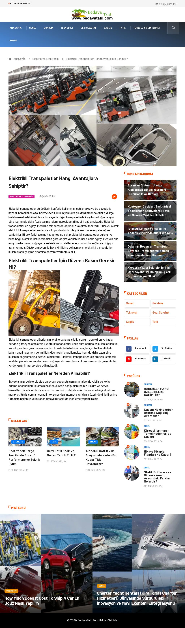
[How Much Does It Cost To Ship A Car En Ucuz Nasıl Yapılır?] (46, 563)
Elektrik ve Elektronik (45, 59)
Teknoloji (67, 28)
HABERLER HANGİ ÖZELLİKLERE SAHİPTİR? (156, 392)
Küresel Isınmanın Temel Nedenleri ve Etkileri (157, 433)
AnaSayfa (15, 28)
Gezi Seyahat (88, 28)
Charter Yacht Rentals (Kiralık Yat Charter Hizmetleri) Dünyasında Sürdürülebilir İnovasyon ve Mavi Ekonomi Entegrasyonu (137, 598)
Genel (32, 28)
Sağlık (108, 28)
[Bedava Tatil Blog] (92, 14)
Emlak (93, 442)
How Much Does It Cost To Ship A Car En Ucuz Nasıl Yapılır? (42, 600)
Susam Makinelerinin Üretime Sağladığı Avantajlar (158, 412)
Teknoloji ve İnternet (146, 28)
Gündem (48, 28)
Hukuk (13, 40)
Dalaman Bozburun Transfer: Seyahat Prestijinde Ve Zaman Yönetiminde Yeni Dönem (78, 4)
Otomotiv (18, 442)
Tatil (122, 28)
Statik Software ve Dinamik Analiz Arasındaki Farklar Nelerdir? (157, 476)
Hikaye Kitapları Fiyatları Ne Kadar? (157, 452)
